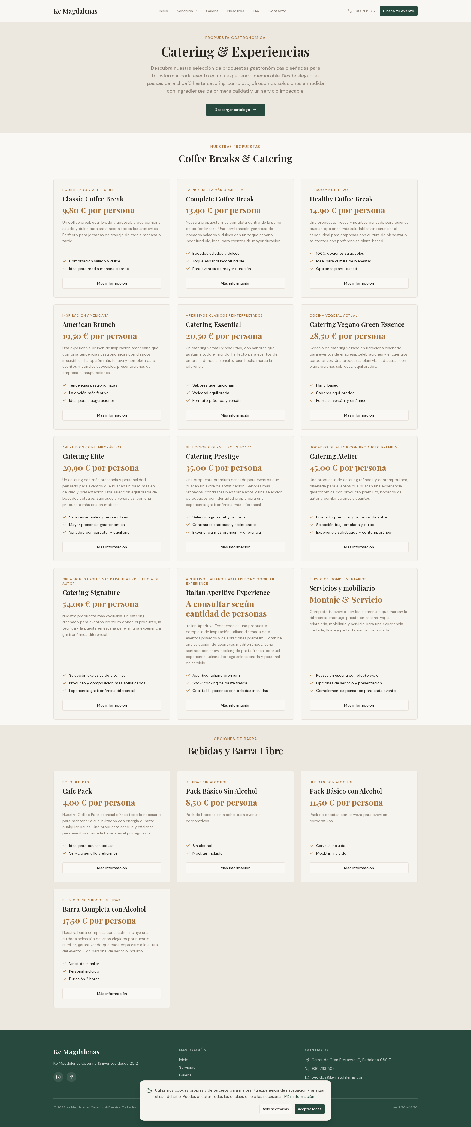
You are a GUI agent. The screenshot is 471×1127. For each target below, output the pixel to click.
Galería (212, 10)
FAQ (256, 10)
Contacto (277, 10)
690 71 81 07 (364, 10)
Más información (112, 283)
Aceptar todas (309, 1109)
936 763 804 (323, 1068)
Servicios (185, 10)
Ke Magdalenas (75, 11)
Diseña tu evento (398, 10)
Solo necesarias (276, 1109)
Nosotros (235, 10)
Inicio (163, 10)
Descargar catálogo (232, 109)
